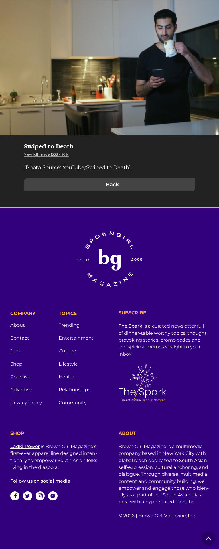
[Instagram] (40, 495)
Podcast (19, 377)
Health (66, 377)
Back (112, 184)
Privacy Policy (26, 402)
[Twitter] (27, 495)
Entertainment (76, 338)
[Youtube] (52, 495)
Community (73, 402)
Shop (16, 364)
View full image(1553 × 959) (46, 154)
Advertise (21, 389)
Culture (67, 351)
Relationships (74, 389)
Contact (19, 338)
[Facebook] (14, 495)
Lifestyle (68, 364)
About (17, 325)
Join (15, 351)
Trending (69, 325)
